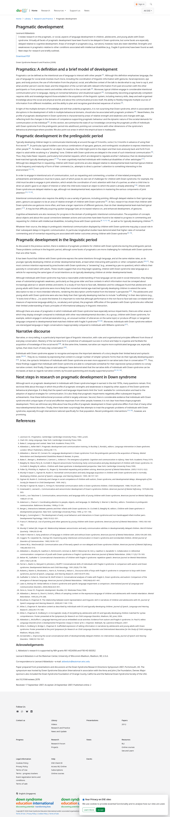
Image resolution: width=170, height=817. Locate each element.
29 (65, 347)
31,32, (117, 370)
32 (17, 360)
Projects (54, 747)
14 (136, 185)
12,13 (31, 169)
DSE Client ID (56, 763)
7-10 (56, 159)
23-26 (100, 321)
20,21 (146, 261)
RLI (123, 743)
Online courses (128, 747)
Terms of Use (21, 770)
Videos (54, 724)
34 (120, 370)
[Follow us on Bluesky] (27, 711)
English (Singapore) (27, 793)
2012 (124, 724)
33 (145, 360)
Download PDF (23, 56)
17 (23, 208)
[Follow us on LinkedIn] (31, 711)
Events (89, 759)
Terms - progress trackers (27, 773)
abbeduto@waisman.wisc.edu (76, 661)
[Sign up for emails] (18, 711)
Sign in (141, 4)
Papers (124, 720)
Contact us (20, 720)
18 (108, 221)
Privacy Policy (22, 766)
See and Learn (128, 750)
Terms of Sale (54, 814)
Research (45, 10)
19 (130, 233)
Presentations (92, 720)
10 (27, 192)
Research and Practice (43, 18)
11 (143, 159)
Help (53, 759)
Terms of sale (21, 783)
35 (131, 410)
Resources (59, 10)
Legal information (23, 759)
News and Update (58, 731)
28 (59, 344)
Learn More (89, 810)
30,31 (24, 356)
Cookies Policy (22, 763)
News (86, 10)
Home (34, 10)
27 (126, 324)
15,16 (30, 192)
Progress (19, 739)
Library (28, 18)
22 (130, 291)
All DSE (147, 10)
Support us (75, 10)
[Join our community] (23, 711)
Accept (100, 810)
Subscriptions (57, 770)
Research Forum (58, 743)
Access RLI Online (58, 766)
